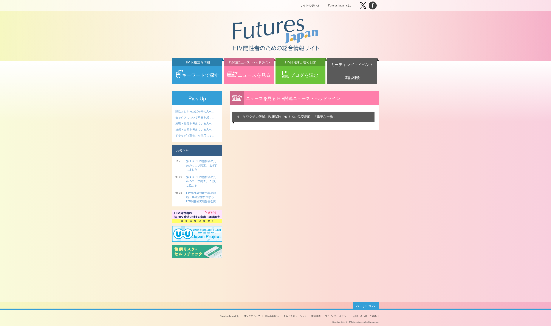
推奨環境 (316, 316)
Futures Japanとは (230, 316)
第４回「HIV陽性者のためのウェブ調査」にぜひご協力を (201, 181)
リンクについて (252, 316)
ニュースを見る (249, 72)
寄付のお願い (272, 316)
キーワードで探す (200, 72)
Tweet (363, 5)
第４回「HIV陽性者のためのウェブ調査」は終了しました (201, 165)
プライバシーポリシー (337, 316)
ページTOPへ (366, 306)
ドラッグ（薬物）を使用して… (195, 135)
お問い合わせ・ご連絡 (365, 316)
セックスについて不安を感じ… (195, 117)
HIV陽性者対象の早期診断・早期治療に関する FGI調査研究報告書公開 (201, 197)
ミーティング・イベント (352, 64)
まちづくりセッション (295, 316)
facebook (373, 5)
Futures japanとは (339, 5)
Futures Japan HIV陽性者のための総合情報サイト (275, 35)
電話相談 (352, 77)
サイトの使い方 (310, 5)
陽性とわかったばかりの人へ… (195, 111)
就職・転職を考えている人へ (193, 123)
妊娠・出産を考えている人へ (193, 129)
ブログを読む (302, 72)
